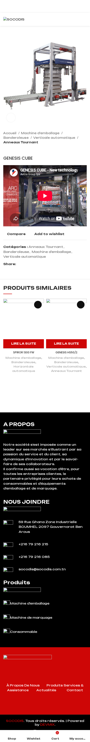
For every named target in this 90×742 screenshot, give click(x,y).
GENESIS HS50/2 (66, 352)
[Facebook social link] (19, 264)
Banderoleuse (16, 137)
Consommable (23, 632)
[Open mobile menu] (85, 19)
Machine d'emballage (40, 133)
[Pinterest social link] (29, 264)
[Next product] (84, 149)
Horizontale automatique (23, 369)
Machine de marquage (31, 617)
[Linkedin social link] (34, 264)
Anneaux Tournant (20, 142)
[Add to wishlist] (38, 304)
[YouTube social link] (51, 711)
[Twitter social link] (24, 264)
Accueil (10, 133)
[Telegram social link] (39, 264)
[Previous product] (76, 149)
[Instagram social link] (45, 711)
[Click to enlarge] (11, 117)
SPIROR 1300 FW (23, 352)
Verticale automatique (54, 137)
